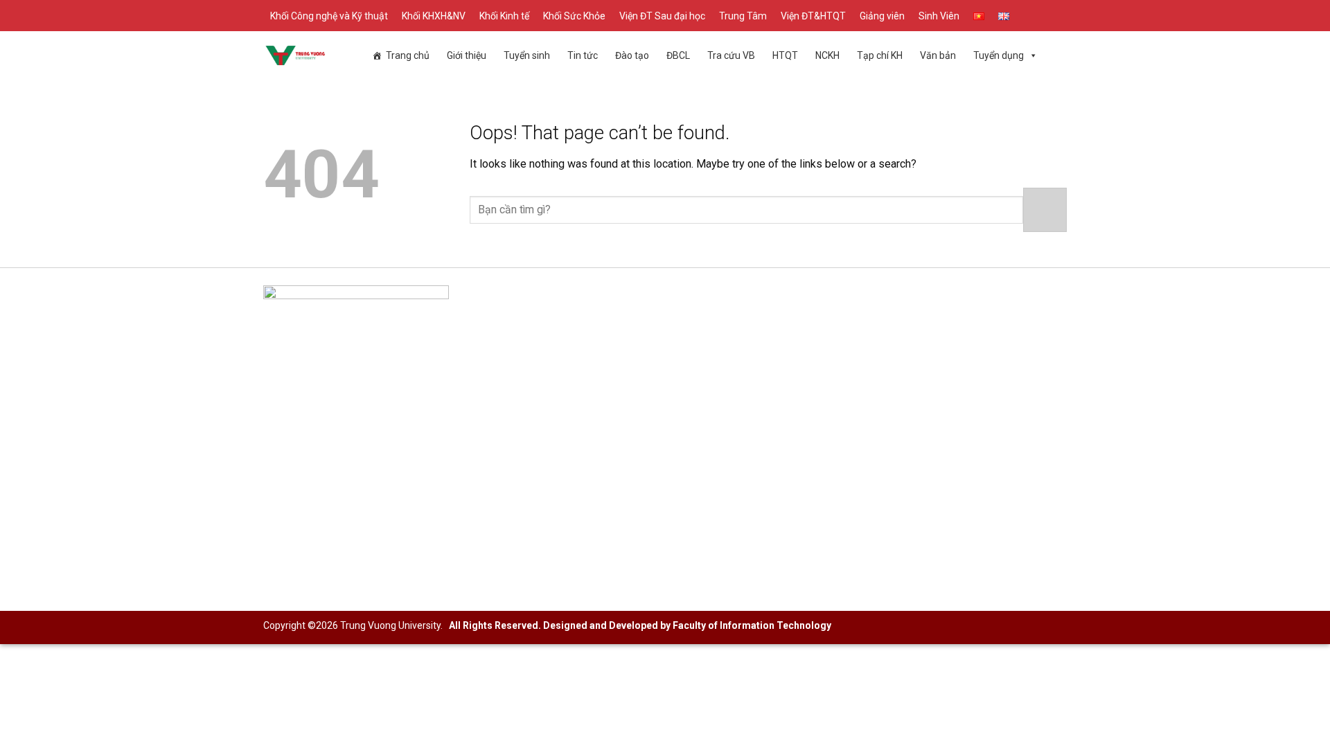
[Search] (1061, 16)
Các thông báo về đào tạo (603, 333)
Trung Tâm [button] (743, 15)
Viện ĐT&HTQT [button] (813, 15)
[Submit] (1045, 209)
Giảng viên (882, 15)
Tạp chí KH (880, 55)
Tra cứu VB (731, 55)
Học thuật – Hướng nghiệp (879, 400)
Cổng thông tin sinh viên (873, 333)
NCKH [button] (827, 55)
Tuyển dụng (998, 55)
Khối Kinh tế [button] (504, 15)
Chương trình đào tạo (592, 355)
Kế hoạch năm (576, 377)
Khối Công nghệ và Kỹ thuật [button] (329, 15)
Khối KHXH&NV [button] (434, 15)
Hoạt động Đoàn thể (864, 355)
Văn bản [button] (938, 55)
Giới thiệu (466, 55)
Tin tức (582, 55)
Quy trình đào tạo (583, 422)
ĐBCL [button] (678, 55)
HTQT (785, 55)
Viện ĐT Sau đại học (662, 15)
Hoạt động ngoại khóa (869, 377)
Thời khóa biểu (576, 444)
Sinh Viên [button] (939, 15)
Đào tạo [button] (632, 55)
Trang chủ (407, 55)
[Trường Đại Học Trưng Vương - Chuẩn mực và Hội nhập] (295, 55)
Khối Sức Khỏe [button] (574, 15)
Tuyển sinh (527, 55)
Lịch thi (559, 400)
